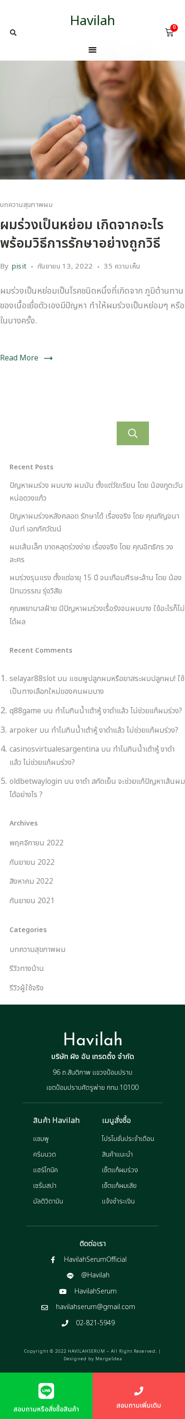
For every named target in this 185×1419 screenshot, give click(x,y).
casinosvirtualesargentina (54, 749)
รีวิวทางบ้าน (26, 968)
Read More (19, 358)
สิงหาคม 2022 (31, 881)
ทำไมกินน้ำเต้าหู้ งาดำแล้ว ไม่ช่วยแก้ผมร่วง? (118, 711)
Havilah (92, 21)
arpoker (23, 730)
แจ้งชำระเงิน (118, 1201)
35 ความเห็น (122, 266)
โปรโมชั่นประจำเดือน (128, 1139)
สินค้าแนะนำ (117, 1154)
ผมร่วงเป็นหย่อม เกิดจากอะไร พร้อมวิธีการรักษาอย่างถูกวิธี (82, 234)
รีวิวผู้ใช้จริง (26, 988)
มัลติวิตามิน (48, 1201)
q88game (25, 711)
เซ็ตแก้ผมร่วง (120, 1170)
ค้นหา (133, 433)
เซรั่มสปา (44, 1186)
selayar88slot (32, 678)
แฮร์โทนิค (45, 1170)
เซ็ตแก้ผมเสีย (119, 1186)
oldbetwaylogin (35, 781)
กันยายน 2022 (32, 862)
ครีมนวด (44, 1154)
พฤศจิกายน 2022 (36, 843)
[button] (13, 32)
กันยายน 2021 (32, 901)
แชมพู (41, 1139)
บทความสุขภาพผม (26, 204)
